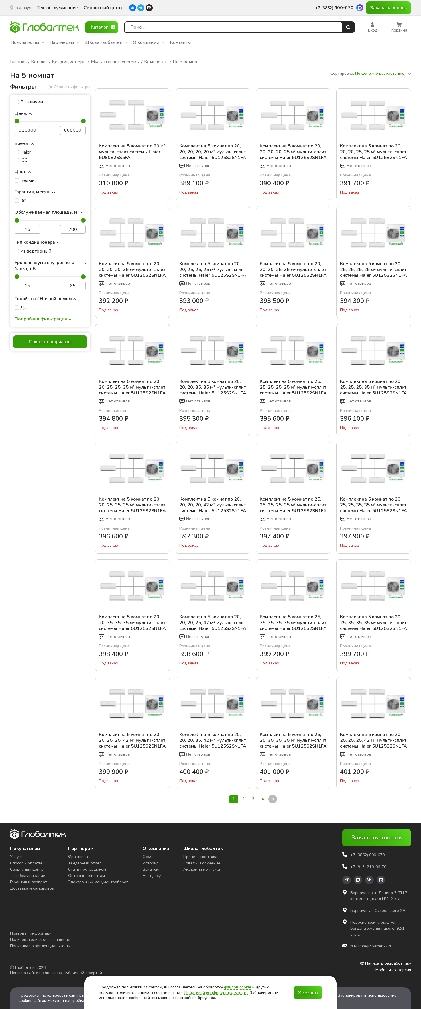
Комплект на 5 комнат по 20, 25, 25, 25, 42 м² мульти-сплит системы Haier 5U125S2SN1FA (373, 740)
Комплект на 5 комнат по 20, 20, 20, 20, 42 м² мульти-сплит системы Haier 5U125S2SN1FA (212, 505)
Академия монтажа (201, 869)
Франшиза (78, 856)
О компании (146, 42)
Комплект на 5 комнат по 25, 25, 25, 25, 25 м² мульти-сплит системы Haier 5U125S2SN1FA (293, 387)
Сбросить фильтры (72, 87)
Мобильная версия (393, 970)
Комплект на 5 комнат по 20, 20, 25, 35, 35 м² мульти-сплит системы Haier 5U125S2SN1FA (132, 505)
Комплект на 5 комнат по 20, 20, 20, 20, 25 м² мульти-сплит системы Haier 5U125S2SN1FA (293, 151)
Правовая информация (32, 933)
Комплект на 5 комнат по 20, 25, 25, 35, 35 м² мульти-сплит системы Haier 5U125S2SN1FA (373, 505)
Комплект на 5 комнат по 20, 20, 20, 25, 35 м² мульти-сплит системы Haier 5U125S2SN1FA (293, 269)
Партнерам (62, 42)
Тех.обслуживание (27, 875)
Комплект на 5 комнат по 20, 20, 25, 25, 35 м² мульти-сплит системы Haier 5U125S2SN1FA (132, 387)
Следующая (272, 799)
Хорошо (308, 992)
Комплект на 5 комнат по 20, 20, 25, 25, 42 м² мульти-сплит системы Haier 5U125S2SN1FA (132, 740)
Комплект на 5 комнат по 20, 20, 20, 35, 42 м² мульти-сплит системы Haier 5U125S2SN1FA (212, 740)
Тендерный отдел (85, 863)
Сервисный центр (103, 8)
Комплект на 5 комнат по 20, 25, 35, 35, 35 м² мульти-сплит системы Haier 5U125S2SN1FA (373, 622)
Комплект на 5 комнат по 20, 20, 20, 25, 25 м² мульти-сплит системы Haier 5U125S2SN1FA (373, 151)
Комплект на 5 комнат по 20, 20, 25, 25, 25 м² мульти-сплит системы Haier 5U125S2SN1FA (212, 269)
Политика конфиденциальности (40, 946)
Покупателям (25, 42)
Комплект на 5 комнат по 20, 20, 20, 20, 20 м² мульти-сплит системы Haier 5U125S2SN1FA (212, 151)
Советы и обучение (201, 863)
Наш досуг (152, 875)
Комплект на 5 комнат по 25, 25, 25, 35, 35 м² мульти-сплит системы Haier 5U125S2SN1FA (293, 622)
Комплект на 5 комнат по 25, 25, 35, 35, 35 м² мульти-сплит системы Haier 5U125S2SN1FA (293, 740)
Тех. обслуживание (57, 8)
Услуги (16, 856)
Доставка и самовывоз (32, 888)
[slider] (17, 121)
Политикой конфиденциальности (216, 992)
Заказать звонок (388, 8)
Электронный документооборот (98, 882)
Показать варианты (50, 342)
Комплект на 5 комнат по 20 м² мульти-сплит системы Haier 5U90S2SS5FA (132, 151)
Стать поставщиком (87, 869)
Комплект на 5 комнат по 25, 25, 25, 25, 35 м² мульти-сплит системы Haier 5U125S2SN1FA (293, 505)
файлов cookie (237, 987)
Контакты (180, 42)
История (150, 863)
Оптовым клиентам (86, 875)
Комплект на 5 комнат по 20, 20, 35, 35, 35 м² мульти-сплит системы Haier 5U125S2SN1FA (132, 622)
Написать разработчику (388, 963)
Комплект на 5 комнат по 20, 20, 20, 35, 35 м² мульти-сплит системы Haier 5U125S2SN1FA (212, 387)
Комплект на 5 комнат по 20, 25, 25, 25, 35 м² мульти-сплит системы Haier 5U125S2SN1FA (373, 387)
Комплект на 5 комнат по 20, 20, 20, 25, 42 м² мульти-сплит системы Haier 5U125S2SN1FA (212, 622)
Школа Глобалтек (103, 42)
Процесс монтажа (200, 856)
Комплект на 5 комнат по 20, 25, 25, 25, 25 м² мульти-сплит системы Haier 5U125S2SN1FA (373, 269)
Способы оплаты (26, 863)
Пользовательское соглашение (40, 939)
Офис (148, 856)
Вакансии (152, 869)
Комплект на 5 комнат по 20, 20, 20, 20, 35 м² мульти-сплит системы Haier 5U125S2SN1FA (132, 269)
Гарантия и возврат (28, 882)
